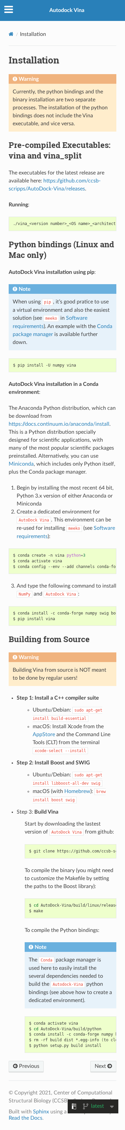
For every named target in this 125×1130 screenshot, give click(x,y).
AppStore (44, 734)
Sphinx (41, 1111)
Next (101, 1066)
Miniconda (21, 464)
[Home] (11, 34)
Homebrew (77, 791)
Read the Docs (25, 1118)
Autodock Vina (66, 10)
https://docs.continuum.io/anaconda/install (59, 424)
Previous (28, 1066)
